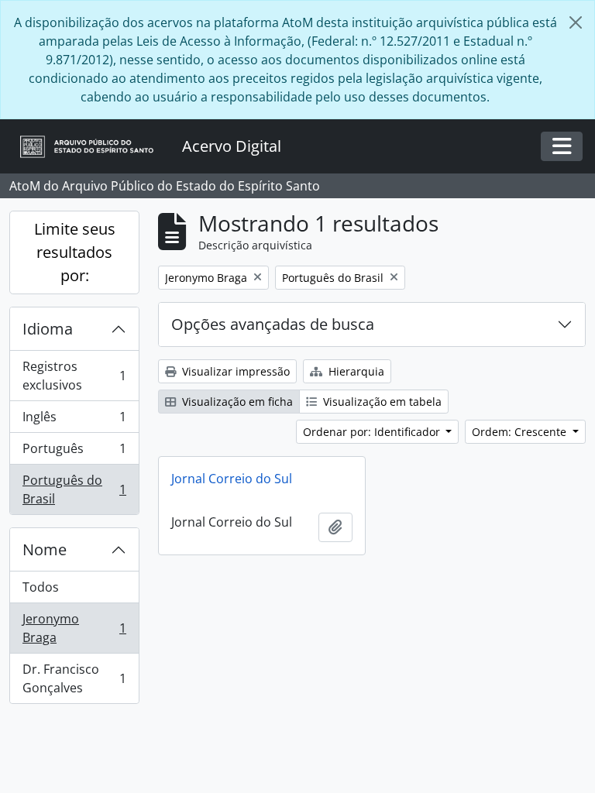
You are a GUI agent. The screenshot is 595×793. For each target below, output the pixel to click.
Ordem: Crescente (520, 431)
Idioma (47, 328)
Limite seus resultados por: (74, 252)
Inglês (74, 420)
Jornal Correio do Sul (231, 478)
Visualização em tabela (381, 401)
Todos (40, 587)
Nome (44, 549)
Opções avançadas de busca (272, 324)
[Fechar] (575, 22)
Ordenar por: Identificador (373, 431)
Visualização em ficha (236, 401)
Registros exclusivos (74, 375)
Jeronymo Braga (74, 628)
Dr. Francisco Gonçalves (74, 678)
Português (74, 452)
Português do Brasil (74, 489)
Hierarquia (354, 371)
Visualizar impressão (234, 371)
